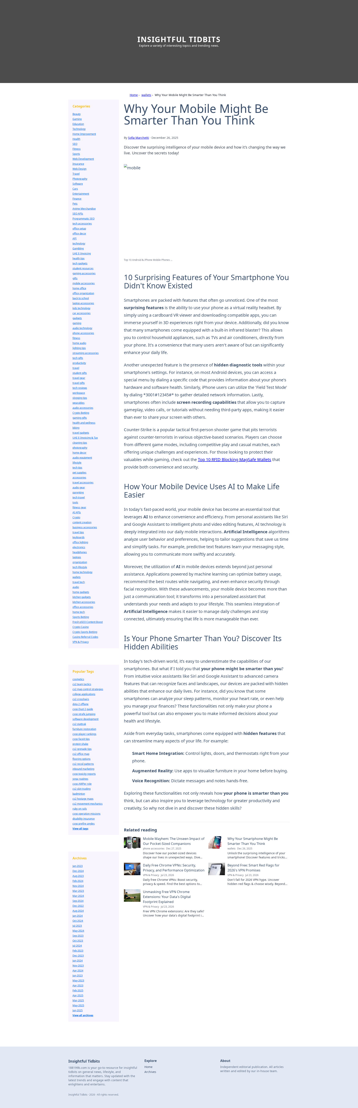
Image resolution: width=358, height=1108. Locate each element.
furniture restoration (84, 729)
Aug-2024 (78, 911)
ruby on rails (80, 808)
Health (76, 139)
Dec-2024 (78, 871)
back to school (81, 298)
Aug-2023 (78, 876)
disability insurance (84, 818)
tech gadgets (80, 263)
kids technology (81, 308)
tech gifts (78, 358)
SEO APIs (78, 213)
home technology (82, 572)
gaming (77, 323)
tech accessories (82, 223)
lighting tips (79, 348)
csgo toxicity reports (84, 774)
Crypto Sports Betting (85, 632)
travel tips (78, 532)
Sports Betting (81, 617)
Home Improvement (84, 134)
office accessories (83, 607)
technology (79, 243)
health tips (79, 258)
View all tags (80, 828)
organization (80, 562)
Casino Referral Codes (85, 637)
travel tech (79, 582)
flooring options (82, 759)
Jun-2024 (78, 960)
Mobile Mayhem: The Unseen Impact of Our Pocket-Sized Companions (173, 841)
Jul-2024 (77, 945)
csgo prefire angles (84, 823)
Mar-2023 (78, 891)
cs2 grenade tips (82, 749)
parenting (78, 492)
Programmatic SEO (83, 218)
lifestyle (77, 462)
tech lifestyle (80, 567)
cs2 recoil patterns (83, 764)
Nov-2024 (78, 886)
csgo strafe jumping (84, 714)
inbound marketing (83, 769)
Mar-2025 (78, 1000)
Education (78, 124)
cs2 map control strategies (88, 689)
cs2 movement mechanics (88, 803)
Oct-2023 (78, 940)
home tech (79, 612)
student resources (83, 268)
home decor (79, 452)
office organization (83, 293)
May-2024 (78, 930)
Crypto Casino (81, 627)
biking (76, 428)
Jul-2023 (77, 925)
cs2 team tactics (82, 684)
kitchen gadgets (82, 597)
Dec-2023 (78, 955)
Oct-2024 (78, 921)
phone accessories (83, 333)
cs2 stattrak (79, 724)
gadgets (77, 318)
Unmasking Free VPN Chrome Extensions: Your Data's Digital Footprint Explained (167, 897)
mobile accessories (84, 283)
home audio (79, 343)
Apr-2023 (78, 985)
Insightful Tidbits (178, 39)
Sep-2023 (78, 935)
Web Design (79, 169)
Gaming (77, 119)
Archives (150, 1072)
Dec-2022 (78, 906)
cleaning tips (80, 442)
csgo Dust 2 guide (83, 709)
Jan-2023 (78, 866)
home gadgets (81, 592)
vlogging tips (80, 398)
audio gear (79, 487)
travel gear (79, 378)
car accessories (82, 313)
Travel (76, 174)
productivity (79, 363)
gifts (75, 278)
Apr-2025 (78, 995)
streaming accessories (86, 353)
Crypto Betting (81, 413)
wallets (146, 95)
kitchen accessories (84, 602)
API (74, 238)
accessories (79, 477)
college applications (84, 694)
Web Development (83, 159)
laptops (77, 557)
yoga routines (80, 779)
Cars (75, 188)
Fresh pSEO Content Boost (88, 622)
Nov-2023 (78, 965)
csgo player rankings (84, 734)
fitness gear (79, 507)
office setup (79, 228)
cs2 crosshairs (81, 699)
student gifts (80, 373)
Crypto (76, 517)
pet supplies (79, 472)
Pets (75, 203)
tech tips (77, 467)
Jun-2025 (78, 1010)
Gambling (78, 248)
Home (134, 95)
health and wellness (84, 423)
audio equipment (82, 457)
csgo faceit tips (81, 739)
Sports (76, 154)
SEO (75, 144)
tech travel (79, 497)
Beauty (77, 114)
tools (75, 502)
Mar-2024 (78, 896)
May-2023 (78, 980)
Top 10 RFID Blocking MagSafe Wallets (234, 459)
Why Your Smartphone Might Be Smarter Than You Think (252, 841)
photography (80, 447)
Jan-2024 (78, 916)
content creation (82, 522)
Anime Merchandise (84, 208)
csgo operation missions (86, 813)
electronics (79, 547)
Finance (77, 198)
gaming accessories (84, 273)
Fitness (77, 149)
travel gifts (79, 383)
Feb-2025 (78, 990)
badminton (79, 794)
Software (78, 183)
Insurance (78, 164)
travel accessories (83, 482)
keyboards (79, 537)
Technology (79, 129)
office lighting (80, 542)
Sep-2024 (78, 901)
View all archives (83, 1015)
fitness (76, 338)
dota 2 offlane (80, 704)
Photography (80, 179)
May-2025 (78, 1005)
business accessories (85, 527)
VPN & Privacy (81, 642)
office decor (79, 233)
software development (85, 719)
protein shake (80, 744)
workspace (79, 393)
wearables (79, 403)
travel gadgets (81, 432)
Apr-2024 (78, 970)
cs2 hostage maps (83, 798)
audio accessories (83, 408)
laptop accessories (83, 303)
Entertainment (81, 193)
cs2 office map (81, 754)
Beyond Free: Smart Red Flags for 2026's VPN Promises (253, 867)
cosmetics (78, 679)
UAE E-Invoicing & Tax (85, 437)
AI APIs (77, 512)
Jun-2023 (78, 975)
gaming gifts (80, 418)
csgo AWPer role (82, 784)
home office (79, 288)
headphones (80, 552)
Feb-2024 (78, 881)
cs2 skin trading (82, 789)
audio (76, 587)
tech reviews (80, 388)
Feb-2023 (78, 950)
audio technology (82, 328)
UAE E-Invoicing (82, 253)
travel (76, 368)
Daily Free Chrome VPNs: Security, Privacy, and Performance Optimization (173, 867)
